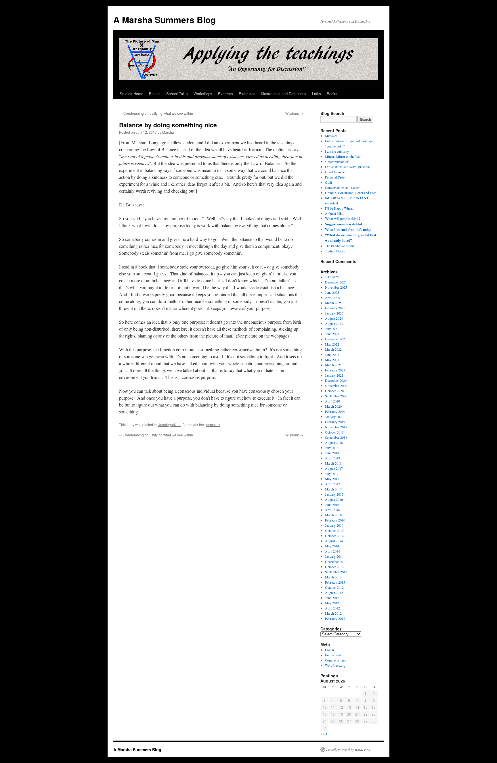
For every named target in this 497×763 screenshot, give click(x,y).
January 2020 (334, 416)
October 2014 (334, 535)
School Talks (177, 93)
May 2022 (332, 344)
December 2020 (336, 380)
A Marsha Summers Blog (164, 19)
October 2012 (334, 587)
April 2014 (332, 551)
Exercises (247, 93)
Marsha (168, 132)
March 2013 (333, 577)
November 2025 (336, 287)
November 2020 (336, 385)
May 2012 (332, 603)
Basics (154, 93)
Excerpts (225, 93)
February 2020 (335, 411)
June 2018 (332, 452)
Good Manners (335, 172)
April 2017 (332, 484)
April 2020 (332, 401)
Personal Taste (335, 177)
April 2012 (332, 608)
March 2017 (333, 489)
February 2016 (335, 520)
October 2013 (334, 566)
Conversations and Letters (342, 187)
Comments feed (335, 660)
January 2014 (334, 556)
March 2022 (333, 349)
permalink (212, 424)
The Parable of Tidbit (339, 246)
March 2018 (333, 463)
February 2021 (335, 370)
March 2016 (333, 515)
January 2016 (334, 525)
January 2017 (334, 494)
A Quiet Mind (334, 213)
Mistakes (331, 135)
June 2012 (332, 597)
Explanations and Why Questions (347, 166)
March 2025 (333, 302)
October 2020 (334, 390)
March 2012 (333, 613)
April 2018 (332, 458)
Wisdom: (294, 113)
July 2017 (332, 473)
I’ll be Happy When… (340, 208)
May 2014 (332, 546)
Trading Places (335, 251)
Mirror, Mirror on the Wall (343, 156)
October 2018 (334, 432)
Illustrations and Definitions (283, 93)
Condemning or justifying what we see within (156, 113)
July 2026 (332, 277)
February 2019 (335, 421)
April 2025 (332, 297)
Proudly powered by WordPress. (348, 749)
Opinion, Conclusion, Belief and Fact (350, 192)
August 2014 (334, 540)
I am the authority (337, 151)
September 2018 (336, 437)
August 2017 (334, 468)
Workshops (203, 93)
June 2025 (332, 292)
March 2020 (333, 406)
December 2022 (336, 339)
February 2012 (335, 618)
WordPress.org (335, 665)
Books (332, 93)
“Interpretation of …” (339, 161)
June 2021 (332, 354)
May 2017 (332, 478)
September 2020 (336, 396)
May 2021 (332, 359)
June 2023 (332, 333)
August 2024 (334, 318)
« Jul (323, 734)
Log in (329, 649)
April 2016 (332, 509)
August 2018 (334, 442)
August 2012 (334, 592)
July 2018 (332, 447)
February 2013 (335, 582)
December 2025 (336, 282)
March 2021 (333, 365)
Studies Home (131, 93)
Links (316, 93)
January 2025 (334, 313)
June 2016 (332, 504)
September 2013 (336, 572)
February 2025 (335, 308)
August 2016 (334, 499)
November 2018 (336, 427)
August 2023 (334, 323)
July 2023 (332, 328)
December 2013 (336, 561)
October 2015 (334, 530)
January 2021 (334, 375)
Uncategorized (169, 424)
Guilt (328, 182)
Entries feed (333, 655)
